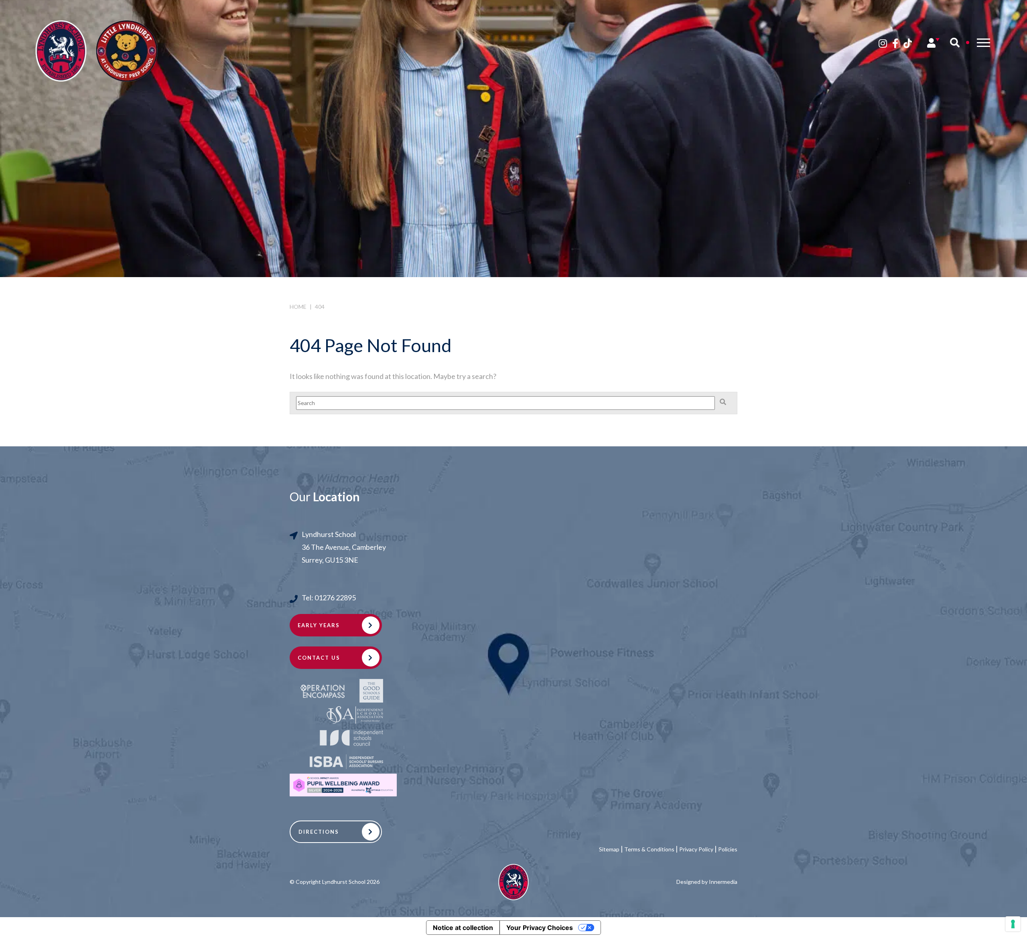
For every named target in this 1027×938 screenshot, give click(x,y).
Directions (318, 832)
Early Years (319, 625)
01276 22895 (335, 597)
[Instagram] (883, 43)
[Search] (955, 42)
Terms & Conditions (649, 849)
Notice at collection (463, 928)
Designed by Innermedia (706, 881)
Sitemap (609, 849)
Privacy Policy (696, 849)
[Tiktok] (907, 43)
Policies (727, 849)
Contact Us (319, 657)
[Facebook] (895, 43)
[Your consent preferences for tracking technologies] (1013, 924)
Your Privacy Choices (539, 928)
